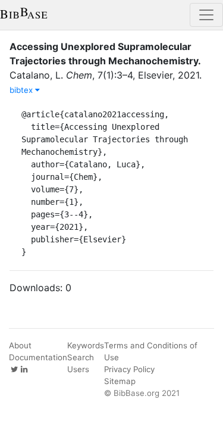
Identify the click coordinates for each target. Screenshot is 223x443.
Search (80, 357)
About (20, 345)
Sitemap (120, 381)
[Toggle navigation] (206, 15)
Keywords (85, 345)
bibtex (22, 90)
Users (78, 369)
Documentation (38, 357)
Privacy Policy (129, 369)
